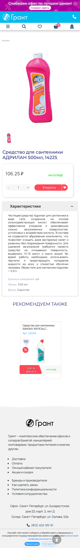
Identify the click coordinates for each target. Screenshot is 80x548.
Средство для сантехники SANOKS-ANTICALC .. (39, 327)
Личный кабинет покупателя (31, 468)
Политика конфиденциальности (34, 489)
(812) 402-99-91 (42, 525)
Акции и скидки (22, 472)
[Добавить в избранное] (65, 187)
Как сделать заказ (25, 485)
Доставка (18, 459)
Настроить (48, 543)
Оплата (17, 463)
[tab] (40, 206)
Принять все (32, 543)
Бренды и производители (29, 480)
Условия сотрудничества (29, 494)
